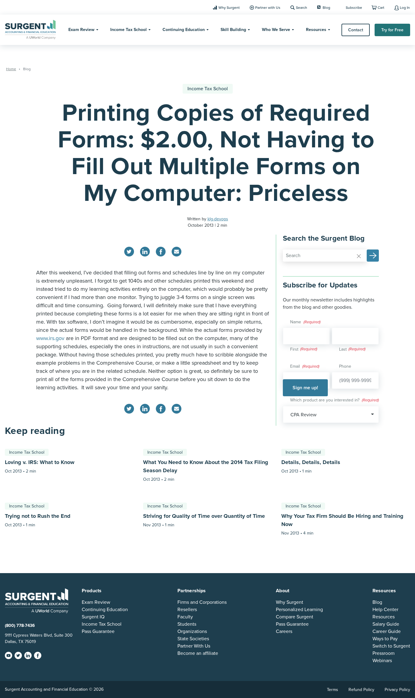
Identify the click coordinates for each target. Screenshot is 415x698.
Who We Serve (276, 29)
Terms (332, 689)
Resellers (187, 610)
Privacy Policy (397, 689)
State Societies (193, 639)
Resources (316, 29)
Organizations (192, 631)
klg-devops (218, 219)
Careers (284, 631)
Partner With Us (193, 646)
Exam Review (81, 29)
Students (186, 624)
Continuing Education (184, 29)
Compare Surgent (294, 617)
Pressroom (383, 653)
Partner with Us (267, 7)
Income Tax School (128, 29)
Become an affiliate (197, 653)
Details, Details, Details (310, 462)
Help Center (385, 610)
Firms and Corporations (202, 602)
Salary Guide (385, 624)
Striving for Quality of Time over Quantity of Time (204, 516)
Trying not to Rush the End (37, 516)
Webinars (382, 661)
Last (343, 349)
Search (301, 7)
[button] (373, 255)
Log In (405, 7)
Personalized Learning (299, 610)
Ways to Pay (385, 639)
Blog (326, 7)
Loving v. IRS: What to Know (39, 462)
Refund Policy (361, 689)
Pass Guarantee (98, 631)
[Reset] (359, 256)
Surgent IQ (93, 617)
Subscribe (354, 7)
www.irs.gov (50, 338)
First (294, 349)
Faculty (185, 617)
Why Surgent (229, 7)
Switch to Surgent (391, 646)
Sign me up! (305, 388)
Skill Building (233, 29)
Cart (381, 7)
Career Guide (386, 631)
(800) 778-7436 (20, 625)
